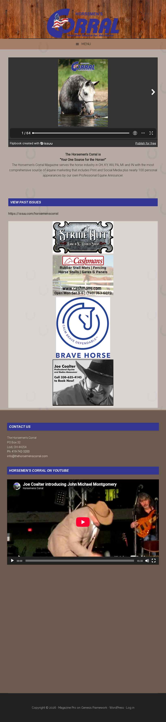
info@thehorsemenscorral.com (27, 456)
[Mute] (147, 561)
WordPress (116, 707)
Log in (130, 707)
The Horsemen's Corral (83, 23)
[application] (83, 522)
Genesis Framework (94, 707)
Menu (86, 44)
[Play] (12, 561)
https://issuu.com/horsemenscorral (33, 214)
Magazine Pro (67, 707)
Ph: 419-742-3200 (18, 451)
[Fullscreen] (154, 561)
